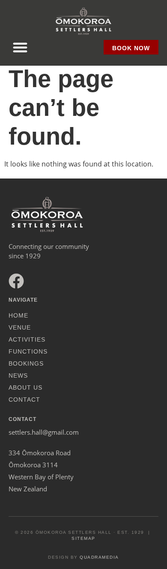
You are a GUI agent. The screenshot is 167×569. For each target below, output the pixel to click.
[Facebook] (16, 281)
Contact (24, 399)
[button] (20, 47)
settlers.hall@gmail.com (44, 432)
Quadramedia (99, 557)
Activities (27, 339)
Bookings (26, 363)
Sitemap (83, 538)
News (18, 375)
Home (18, 315)
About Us (25, 387)
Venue (20, 327)
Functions (28, 351)
